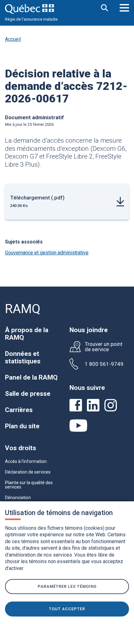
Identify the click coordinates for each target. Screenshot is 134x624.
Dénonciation (18, 497)
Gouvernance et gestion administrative (47, 253)
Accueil (13, 39)
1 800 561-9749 (104, 364)
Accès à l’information (26, 461)
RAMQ (23, 309)
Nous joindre (88, 330)
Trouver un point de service (103, 346)
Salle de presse (27, 393)
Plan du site (22, 426)
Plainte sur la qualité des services (29, 484)
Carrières (19, 410)
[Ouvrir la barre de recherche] (104, 8)
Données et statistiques (23, 357)
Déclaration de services (27, 471)
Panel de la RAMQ (31, 377)
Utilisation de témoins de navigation (59, 513)
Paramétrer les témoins (67, 586)
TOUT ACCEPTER (67, 609)
